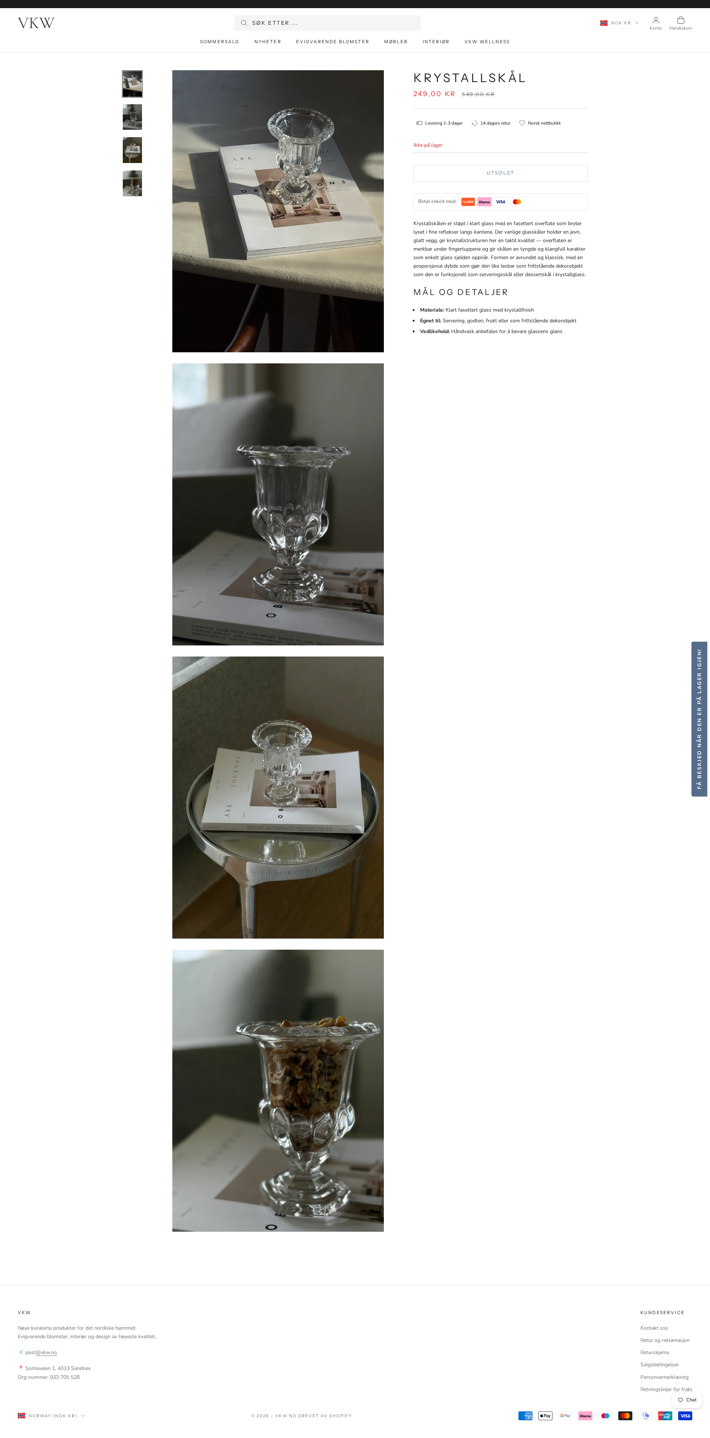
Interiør (436, 41)
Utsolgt (500, 173)
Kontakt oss (654, 1328)
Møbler (396, 41)
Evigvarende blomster (332, 41)
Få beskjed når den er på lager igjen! (699, 719)
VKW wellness (487, 41)
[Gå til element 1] (132, 84)
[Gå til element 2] (132, 117)
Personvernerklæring (664, 1377)
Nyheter (267, 41)
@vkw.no (46, 1352)
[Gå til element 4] (132, 183)
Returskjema (654, 1352)
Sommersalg (220, 41)
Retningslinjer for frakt (666, 1389)
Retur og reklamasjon (665, 1340)
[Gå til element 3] (132, 150)
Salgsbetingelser (659, 1364)
